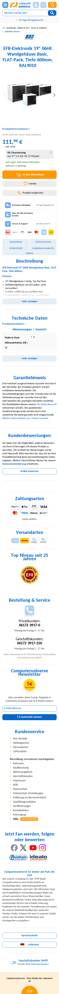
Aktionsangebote (22, 772)
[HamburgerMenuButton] (5, 5)
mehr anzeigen (29, 301)
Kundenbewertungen (43, 248)
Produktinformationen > (16, 129)
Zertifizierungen (22, 806)
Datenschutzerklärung (14, 464)
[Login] (36, 5)
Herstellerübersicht (47, 404)
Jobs (25, 819)
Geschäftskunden (23, 776)
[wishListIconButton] (43, 5)
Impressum (19, 780)
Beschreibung (16, 242)
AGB (15, 784)
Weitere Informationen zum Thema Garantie (25, 418)
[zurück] (5, 95)
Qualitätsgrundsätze (24, 801)
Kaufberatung (20, 767)
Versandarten (20, 747)
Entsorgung (19, 814)
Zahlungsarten (21, 743)
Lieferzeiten (20, 751)
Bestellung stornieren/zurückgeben (32, 759)
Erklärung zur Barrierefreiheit (29, 797)
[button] (36, 5)
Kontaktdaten (21, 810)
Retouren (18, 763)
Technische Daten (43, 242)
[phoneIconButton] (29, 609)
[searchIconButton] (52, 13)
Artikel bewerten (29, 471)
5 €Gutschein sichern (29, 717)
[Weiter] (54, 95)
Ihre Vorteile (20, 738)
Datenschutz (20, 789)
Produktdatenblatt (13, 324)
